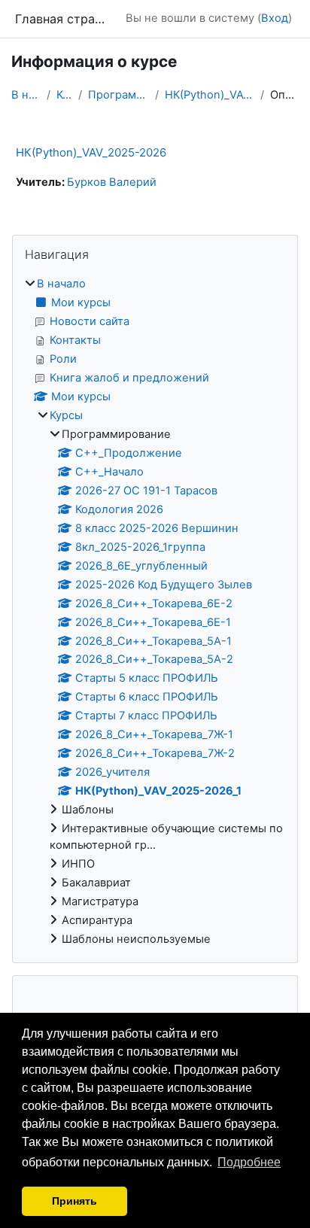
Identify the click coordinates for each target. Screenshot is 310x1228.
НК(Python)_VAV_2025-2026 (91, 152)
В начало (26, 95)
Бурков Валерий (112, 182)
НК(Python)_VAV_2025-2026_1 (210, 95)
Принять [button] (74, 1201)
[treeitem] (155, 611)
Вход (274, 18)
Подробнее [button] (249, 1162)
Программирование (118, 95)
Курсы (64, 95)
